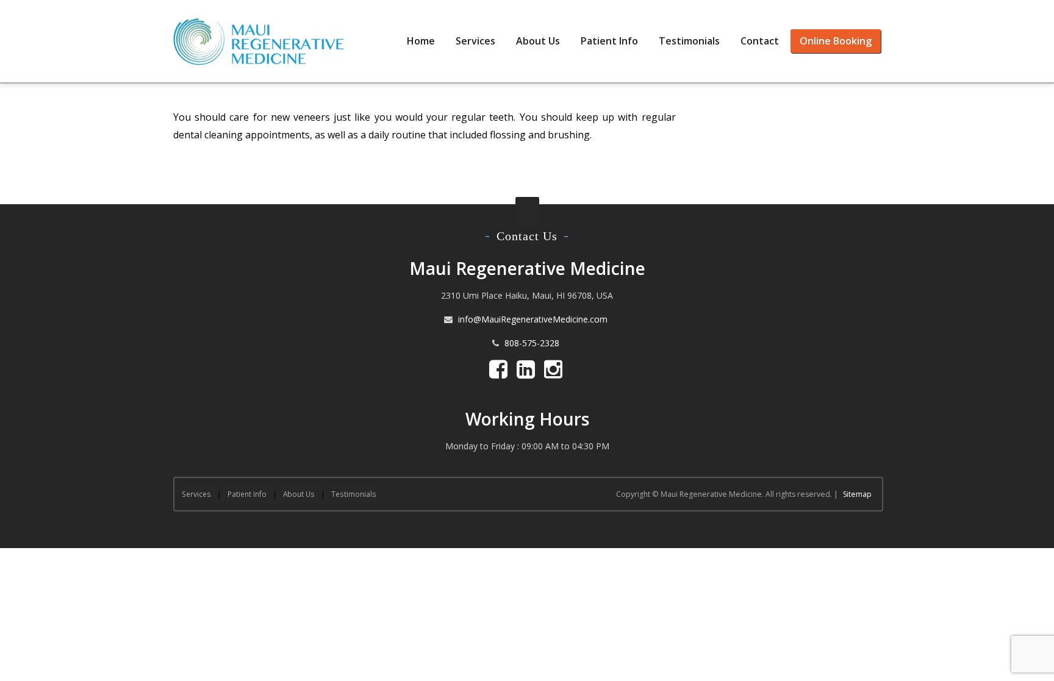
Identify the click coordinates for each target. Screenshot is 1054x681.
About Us (538, 41)
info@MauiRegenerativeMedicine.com (533, 319)
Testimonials (689, 41)
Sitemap (857, 494)
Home (421, 41)
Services (475, 41)
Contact (759, 41)
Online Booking (836, 41)
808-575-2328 (531, 343)
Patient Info (609, 41)
